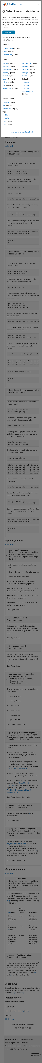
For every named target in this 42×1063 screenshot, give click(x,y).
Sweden (25, 76)
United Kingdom (27, 91)
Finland (5, 76)
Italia (4, 85)
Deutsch (27, 82)
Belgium (5, 63)
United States (7, 55)
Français (27, 88)
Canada (5, 52)
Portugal (25, 73)
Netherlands (26, 63)
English (26, 85)
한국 (4, 124)
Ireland (4, 82)
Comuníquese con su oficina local (21, 132)
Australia (5, 102)
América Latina (7, 48)
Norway (25, 66)
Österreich (25, 69)
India (4, 105)
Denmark (5, 66)
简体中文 (7, 115)
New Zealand (7, 109)
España (5, 73)
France (4, 79)
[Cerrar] (38, 4)
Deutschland (6, 69)
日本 (4, 121)
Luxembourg (6, 88)
